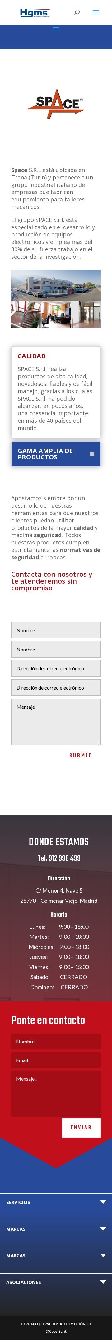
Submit (80, 756)
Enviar (81, 1127)
